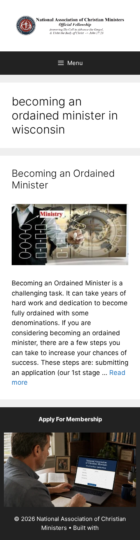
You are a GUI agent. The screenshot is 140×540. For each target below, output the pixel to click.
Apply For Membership (70, 419)
